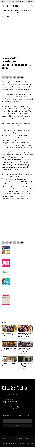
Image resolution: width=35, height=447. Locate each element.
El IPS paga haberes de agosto (8, 364)
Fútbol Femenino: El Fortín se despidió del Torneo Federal (24, 349)
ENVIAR (18, 425)
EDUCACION (6, 17)
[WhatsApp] (10, 77)
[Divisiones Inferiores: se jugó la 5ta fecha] (9, 344)
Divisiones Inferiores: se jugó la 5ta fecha (9, 349)
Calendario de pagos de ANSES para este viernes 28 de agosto (25, 364)
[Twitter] (7, 77)
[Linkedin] (9, 394)
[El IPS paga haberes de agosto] (9, 359)
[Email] (14, 77)
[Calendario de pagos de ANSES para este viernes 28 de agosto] (25, 359)
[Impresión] (18, 77)
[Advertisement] (17, 36)
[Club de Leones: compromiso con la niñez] (9, 328)
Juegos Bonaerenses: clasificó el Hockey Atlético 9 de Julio (24, 334)
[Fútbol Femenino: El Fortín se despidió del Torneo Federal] (25, 344)
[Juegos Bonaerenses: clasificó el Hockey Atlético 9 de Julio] (25, 328)
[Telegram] (22, 77)
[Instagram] (6, 394)
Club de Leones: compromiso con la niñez (9, 334)
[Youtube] (16, 394)
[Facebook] (3, 77)
